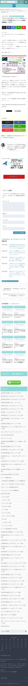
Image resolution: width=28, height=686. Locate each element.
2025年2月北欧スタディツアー (11, 393)
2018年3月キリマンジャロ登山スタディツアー (13, 547)
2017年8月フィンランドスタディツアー (13, 563)
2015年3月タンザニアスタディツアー (12, 239)
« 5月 (2, 650)
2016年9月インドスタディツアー (11, 577)
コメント (5, 201)
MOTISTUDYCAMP (7, 435)
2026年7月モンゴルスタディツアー (11, 405)
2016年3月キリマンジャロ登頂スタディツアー (13, 588)
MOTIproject (9, 683)
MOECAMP (5, 626)
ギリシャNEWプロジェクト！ (10, 611)
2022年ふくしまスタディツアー (10, 412)
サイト (4, 226)
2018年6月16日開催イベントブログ (11, 532)
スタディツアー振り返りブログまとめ (12, 484)
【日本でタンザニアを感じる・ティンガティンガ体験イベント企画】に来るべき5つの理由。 (17, 259)
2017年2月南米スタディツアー (11, 574)
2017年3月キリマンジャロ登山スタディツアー (13, 570)
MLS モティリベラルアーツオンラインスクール (13, 622)
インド (5, 509)
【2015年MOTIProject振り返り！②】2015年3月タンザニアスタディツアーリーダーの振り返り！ (17, 246)
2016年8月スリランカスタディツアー (12, 581)
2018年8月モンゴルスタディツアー (12, 543)
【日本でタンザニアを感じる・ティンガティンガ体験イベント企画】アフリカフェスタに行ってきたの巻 (17, 274)
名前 (4, 213)
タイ (4, 519)
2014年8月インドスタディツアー (11, 608)
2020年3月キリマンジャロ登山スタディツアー (13, 427)
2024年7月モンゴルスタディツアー (12, 409)
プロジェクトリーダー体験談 (10, 490)
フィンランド (7, 525)
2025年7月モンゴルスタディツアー (12, 396)
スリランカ (6, 512)
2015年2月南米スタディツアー (11, 602)
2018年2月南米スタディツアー (11, 555)
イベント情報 (6, 477)
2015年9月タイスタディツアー (11, 595)
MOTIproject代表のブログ (10, 474)
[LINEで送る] (17, 111)
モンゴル (5, 496)
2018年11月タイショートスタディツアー (12, 536)
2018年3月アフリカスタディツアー (12, 551)
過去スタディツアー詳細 (8, 614)
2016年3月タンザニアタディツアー (12, 584)
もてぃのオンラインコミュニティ (11, 432)
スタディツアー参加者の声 (9, 487)
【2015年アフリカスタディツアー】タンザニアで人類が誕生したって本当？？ (14, 294)
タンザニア (6, 506)
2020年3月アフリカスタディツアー (12, 415)
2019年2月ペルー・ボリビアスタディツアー (13, 457)
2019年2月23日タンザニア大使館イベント (12, 470)
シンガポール (6, 522)
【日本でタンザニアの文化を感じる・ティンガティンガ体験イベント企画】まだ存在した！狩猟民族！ (17, 266)
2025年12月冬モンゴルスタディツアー (13, 399)
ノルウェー (5, 500)
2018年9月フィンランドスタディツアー (13, 540)
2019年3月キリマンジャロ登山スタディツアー (13, 465)
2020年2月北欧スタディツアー (11, 423)
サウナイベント (6, 438)
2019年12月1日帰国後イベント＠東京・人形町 (13, 442)
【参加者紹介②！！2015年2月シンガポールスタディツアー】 (14, 289)
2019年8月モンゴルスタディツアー (12, 449)
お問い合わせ (21, 2)
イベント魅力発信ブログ (9, 528)
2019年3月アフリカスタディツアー (12, 461)
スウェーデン (6, 503)
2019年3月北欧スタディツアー (11, 453)
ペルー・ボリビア (8, 516)
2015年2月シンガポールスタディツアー (13, 605)
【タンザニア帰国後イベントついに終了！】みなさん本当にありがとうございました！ (17, 252)
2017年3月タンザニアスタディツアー (12, 566)
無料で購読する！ (14, 176)
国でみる (5, 493)
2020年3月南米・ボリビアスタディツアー (12, 419)
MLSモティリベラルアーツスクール (12, 618)
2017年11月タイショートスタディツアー (12, 559)
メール (5, 220)
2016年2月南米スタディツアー (11, 592)
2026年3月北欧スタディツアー (10, 402)
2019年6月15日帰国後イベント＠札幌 (13, 481)
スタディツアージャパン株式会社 (9, 671)
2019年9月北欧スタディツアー (11, 446)
